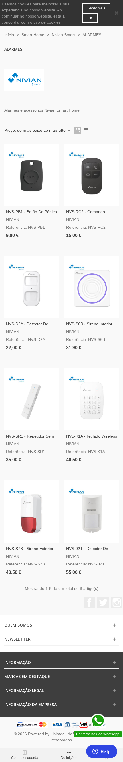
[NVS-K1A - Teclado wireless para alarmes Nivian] (91, 399)
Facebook (89, 602)
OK (90, 18)
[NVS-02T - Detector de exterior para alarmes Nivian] (91, 511)
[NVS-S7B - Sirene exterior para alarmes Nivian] (31, 511)
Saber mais (96, 8)
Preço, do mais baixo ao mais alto (35, 130)
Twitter (103, 602)
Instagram (116, 602)
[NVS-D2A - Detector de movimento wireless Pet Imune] (31, 287)
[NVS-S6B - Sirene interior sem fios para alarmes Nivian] (91, 287)
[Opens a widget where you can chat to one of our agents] (101, 752)
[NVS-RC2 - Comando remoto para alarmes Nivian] (91, 175)
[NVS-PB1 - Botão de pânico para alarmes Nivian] (31, 175)
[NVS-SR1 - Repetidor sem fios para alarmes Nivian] (31, 399)
